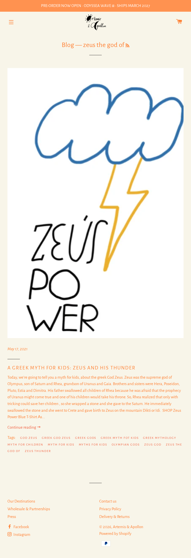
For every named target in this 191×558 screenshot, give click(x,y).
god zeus (28, 438)
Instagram (21, 534)
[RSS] (127, 46)
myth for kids (61, 444)
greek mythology (159, 438)
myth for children (25, 444)
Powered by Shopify (115, 533)
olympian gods (126, 444)
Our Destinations (21, 501)
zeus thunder (38, 451)
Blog (68, 45)
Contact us (107, 501)
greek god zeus (56, 438)
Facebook (21, 527)
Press (11, 516)
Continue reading (22, 427)
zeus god (152, 444)
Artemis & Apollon (128, 527)
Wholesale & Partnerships (28, 509)
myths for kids (93, 444)
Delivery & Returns (114, 516)
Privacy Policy (110, 509)
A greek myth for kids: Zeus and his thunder (71, 367)
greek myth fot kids (120, 438)
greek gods (85, 438)
